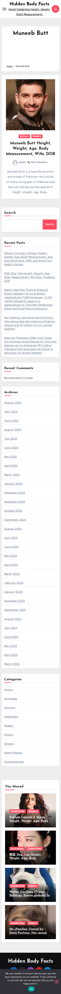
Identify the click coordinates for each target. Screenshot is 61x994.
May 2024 (10, 556)
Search (10, 213)
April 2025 (11, 465)
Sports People (13, 752)
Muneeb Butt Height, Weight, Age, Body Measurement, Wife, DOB (30, 148)
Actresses (10, 698)
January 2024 (13, 592)
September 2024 (15, 519)
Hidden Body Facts (29, 4)
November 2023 (14, 601)
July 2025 (10, 438)
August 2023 (12, 619)
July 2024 (11, 538)
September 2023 (15, 610)
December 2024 (14, 492)
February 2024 (14, 583)
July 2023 (10, 628)
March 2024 (12, 574)
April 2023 (11, 655)
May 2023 (10, 646)
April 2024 (11, 565)
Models (37, 136)
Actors (24, 136)
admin (22, 162)
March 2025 (12, 474)
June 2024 (11, 547)
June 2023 (11, 637)
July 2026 (11, 411)
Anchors (9, 707)
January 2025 (13, 483)
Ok (31, 989)
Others (8, 734)
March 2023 (12, 664)
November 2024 (14, 501)
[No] (56, 981)
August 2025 (12, 429)
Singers (9, 743)
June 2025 (11, 447)
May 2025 (10, 456)
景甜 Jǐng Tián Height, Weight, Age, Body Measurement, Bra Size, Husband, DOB (29, 277)
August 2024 (13, 528)
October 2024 (13, 510)
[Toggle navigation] (4, 9)
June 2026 (11, 420)
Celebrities (11, 716)
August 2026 (13, 402)
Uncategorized (14, 761)
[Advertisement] (30, 49)
